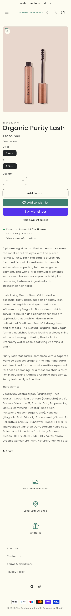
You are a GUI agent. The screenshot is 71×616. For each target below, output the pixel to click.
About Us (12, 548)
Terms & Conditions (20, 564)
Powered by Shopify (53, 608)
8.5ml (9, 166)
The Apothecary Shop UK (29, 608)
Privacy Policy (15, 572)
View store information (21, 238)
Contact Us (14, 556)
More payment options (35, 219)
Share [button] (9, 451)
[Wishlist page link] (47, 12)
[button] (7, 12)
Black (9, 153)
